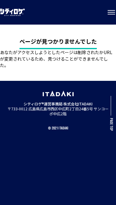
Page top (111, 124)
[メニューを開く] (111, 12)
